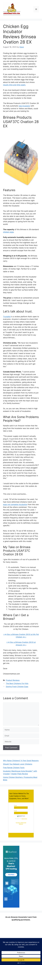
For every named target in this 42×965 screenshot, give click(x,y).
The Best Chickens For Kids (17, 683)
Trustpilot (7, 317)
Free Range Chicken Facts (13, 768)
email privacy (24, 818)
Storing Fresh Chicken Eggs (17, 687)
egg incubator (24, 106)
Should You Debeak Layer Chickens (17, 764)
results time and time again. (14, 85)
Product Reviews (13, 680)
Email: (15, 811)
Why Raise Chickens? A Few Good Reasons (21, 761)
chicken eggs (8, 232)
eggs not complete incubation (15, 504)
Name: (15, 805)
